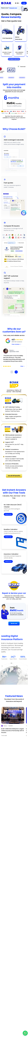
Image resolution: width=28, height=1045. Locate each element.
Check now (8, 514)
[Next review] (16, 372)
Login (23, 3)
